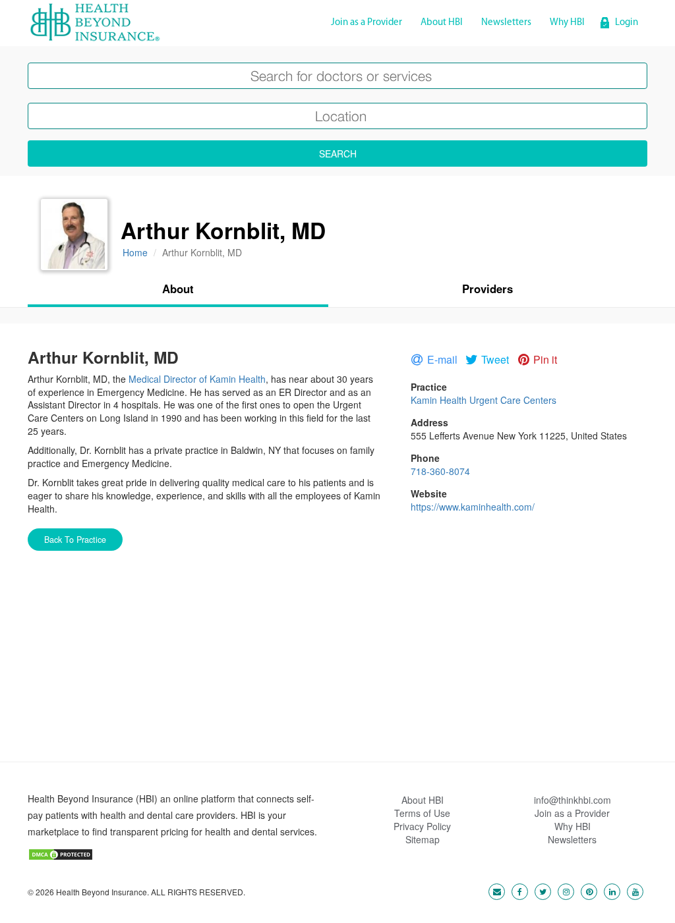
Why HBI (567, 23)
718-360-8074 (440, 471)
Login (626, 23)
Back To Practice (75, 539)
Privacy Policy (422, 826)
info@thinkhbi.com (572, 799)
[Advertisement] (337, 669)
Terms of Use (422, 813)
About (178, 288)
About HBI (442, 23)
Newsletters (506, 23)
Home (135, 252)
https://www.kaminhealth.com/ (473, 506)
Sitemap (422, 839)
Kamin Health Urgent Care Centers (483, 399)
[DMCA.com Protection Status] (61, 853)
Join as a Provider (366, 23)
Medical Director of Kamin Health (197, 378)
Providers (487, 288)
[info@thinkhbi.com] (493, 890)
